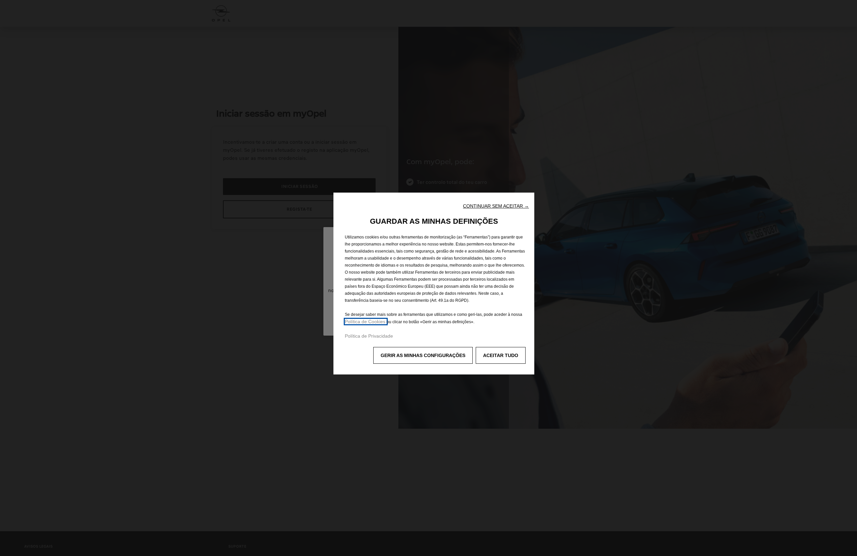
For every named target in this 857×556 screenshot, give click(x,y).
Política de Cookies (366, 321)
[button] (496, 206)
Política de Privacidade (369, 336)
